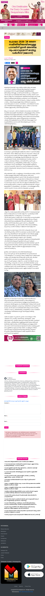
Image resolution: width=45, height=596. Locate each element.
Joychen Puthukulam (5, 552)
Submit (6, 427)
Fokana (2, 555)
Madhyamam (3, 540)
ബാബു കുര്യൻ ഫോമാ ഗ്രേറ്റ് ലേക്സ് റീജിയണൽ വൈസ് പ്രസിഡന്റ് (22, 514)
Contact (15, 586)
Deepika (2, 536)
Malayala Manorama (5, 529)
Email (5, 421)
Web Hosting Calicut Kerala (27, 591)
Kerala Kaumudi (4, 533)
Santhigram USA (4, 550)
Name (5, 415)
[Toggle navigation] (2, 28)
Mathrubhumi (3, 531)
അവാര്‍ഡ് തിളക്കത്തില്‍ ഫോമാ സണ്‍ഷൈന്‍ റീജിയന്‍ (19, 461)
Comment (6, 403)
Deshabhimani (4, 538)
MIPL (20, 591)
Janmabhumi (3, 543)
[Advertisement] (22, 352)
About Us (21, 586)
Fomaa (2, 557)
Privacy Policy (28, 586)
